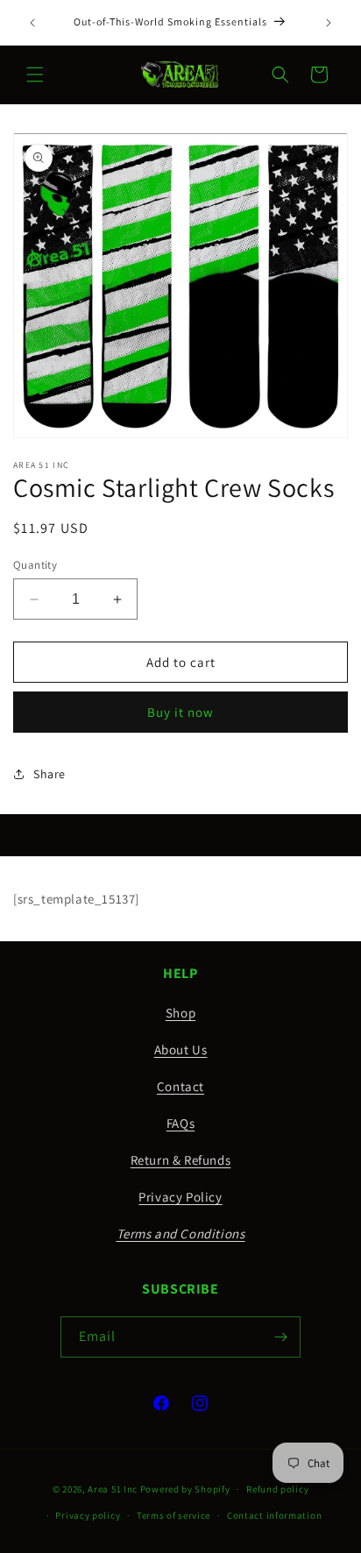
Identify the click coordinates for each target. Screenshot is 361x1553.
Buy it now (180, 712)
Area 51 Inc (113, 1489)
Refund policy (277, 1489)
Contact (180, 1086)
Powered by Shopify (185, 1489)
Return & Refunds (181, 1160)
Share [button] (49, 774)
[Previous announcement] (32, 23)
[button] (35, 74)
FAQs (180, 1123)
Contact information (274, 1515)
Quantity (35, 564)
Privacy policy (87, 1515)
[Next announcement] (328, 23)
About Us (181, 1049)
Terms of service (173, 1515)
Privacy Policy (180, 1196)
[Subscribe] (280, 1337)
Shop (180, 1012)
